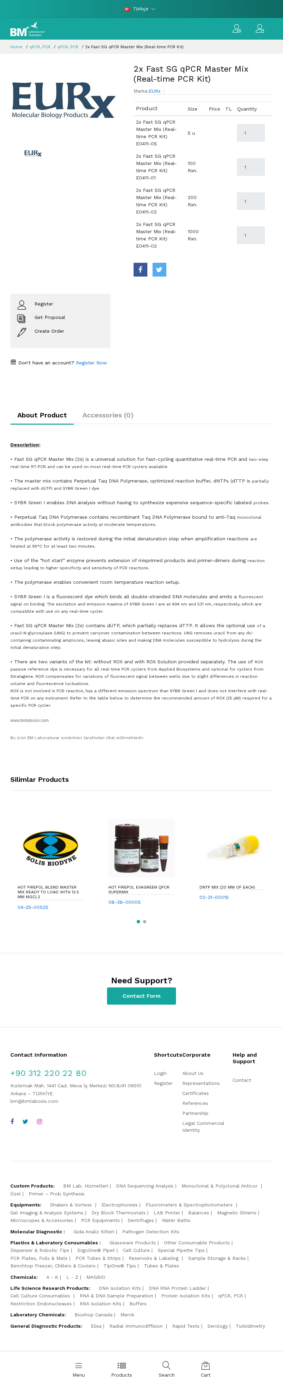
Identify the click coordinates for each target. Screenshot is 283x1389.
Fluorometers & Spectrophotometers (190, 1204)
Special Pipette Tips (181, 1250)
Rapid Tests (185, 1326)
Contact (242, 1080)
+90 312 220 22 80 (48, 1073)
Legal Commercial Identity (203, 1126)
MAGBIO (95, 1277)
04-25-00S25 (33, 907)
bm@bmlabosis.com (34, 1101)
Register (163, 1083)
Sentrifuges (141, 1220)
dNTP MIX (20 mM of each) (227, 887)
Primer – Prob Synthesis (57, 1193)
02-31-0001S (214, 897)
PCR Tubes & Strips (98, 1258)
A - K (52, 1277)
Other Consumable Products (197, 1242)
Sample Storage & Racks (217, 1258)
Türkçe (140, 8)
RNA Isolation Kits (100, 1303)
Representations (201, 1083)
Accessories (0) (108, 415)
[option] (66, 100)
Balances (198, 1212)
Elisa (96, 1326)
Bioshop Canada (94, 1314)
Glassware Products (132, 1242)
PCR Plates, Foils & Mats (39, 1258)
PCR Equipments (100, 1220)
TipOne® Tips (120, 1265)
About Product (42, 415)
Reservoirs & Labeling (154, 1258)
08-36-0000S (124, 902)
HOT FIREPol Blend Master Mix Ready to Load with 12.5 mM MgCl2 (48, 892)
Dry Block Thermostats (118, 1212)
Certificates (195, 1093)
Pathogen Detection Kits (150, 1231)
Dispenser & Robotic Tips (39, 1250)
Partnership (195, 1113)
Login (160, 1073)
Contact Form (141, 996)
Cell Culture (136, 1250)
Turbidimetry (250, 1326)
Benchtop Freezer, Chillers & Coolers (53, 1265)
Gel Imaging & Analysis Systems (47, 1212)
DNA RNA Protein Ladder (177, 1288)
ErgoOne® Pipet (96, 1250)
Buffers (138, 1303)
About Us (193, 1073)
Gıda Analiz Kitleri (94, 1231)
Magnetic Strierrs (236, 1212)
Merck (127, 1314)
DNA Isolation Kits (120, 1288)
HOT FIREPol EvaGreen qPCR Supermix (138, 889)
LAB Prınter (167, 1212)
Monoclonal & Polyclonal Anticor (220, 1186)
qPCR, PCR (39, 46)
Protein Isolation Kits (185, 1295)
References (195, 1103)
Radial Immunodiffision (136, 1326)
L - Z (72, 1277)
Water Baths (176, 1220)
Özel (15, 1193)
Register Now (90, 362)
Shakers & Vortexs (72, 1204)
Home (16, 46)
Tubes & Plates (161, 1265)
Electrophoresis (119, 1204)
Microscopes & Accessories (41, 1220)
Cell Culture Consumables (41, 1295)
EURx (154, 91)
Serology (217, 1326)
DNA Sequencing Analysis (145, 1186)
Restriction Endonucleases (41, 1303)
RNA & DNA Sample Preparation (116, 1295)
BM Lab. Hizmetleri (85, 1186)
